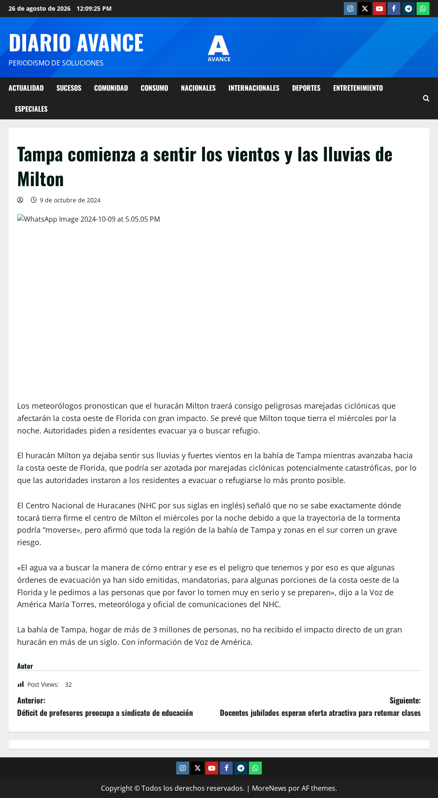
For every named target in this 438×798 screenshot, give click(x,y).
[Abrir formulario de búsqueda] (426, 98)
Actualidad (26, 88)
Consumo (154, 88)
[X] (364, 8)
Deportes (306, 88)
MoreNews (269, 788)
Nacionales (198, 88)
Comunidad (111, 88)
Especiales (31, 109)
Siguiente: (320, 706)
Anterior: (105, 706)
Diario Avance (76, 41)
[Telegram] (408, 8)
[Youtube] (379, 8)
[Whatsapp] (423, 8)
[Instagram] (350, 8)
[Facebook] (394, 8)
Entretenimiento (358, 88)
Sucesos (68, 88)
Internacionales (253, 88)
